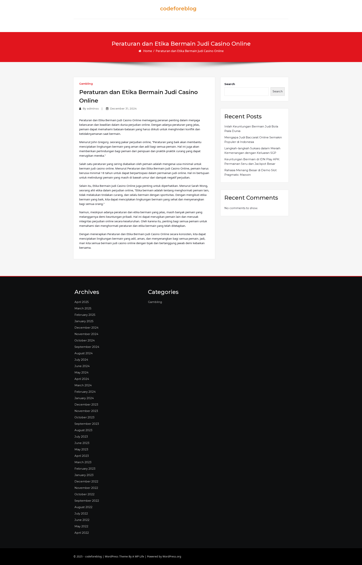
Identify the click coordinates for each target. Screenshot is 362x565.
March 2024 (83, 385)
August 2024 (83, 353)
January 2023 (84, 475)
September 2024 (86, 347)
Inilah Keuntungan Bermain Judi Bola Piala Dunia (251, 129)
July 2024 (81, 359)
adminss (93, 108)
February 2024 (85, 391)
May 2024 (81, 372)
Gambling (86, 83)
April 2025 (81, 302)
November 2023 (86, 411)
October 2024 (84, 340)
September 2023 (86, 423)
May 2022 (81, 526)
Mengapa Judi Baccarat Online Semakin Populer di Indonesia (253, 140)
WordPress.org (172, 556)
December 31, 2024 (123, 108)
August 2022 (83, 507)
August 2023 (83, 430)
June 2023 (81, 443)
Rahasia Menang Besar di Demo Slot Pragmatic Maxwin (250, 172)
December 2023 (86, 404)
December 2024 (86, 327)
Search (229, 84)
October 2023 (84, 417)
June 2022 (81, 520)
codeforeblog (178, 8)
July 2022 (81, 513)
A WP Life (138, 556)
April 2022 (81, 532)
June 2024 (82, 366)
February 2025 (84, 315)
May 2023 (81, 449)
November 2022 (86, 488)
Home (147, 51)
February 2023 (84, 468)
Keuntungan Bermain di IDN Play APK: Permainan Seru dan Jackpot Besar (252, 161)
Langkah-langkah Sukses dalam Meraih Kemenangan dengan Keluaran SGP (252, 150)
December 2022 (86, 481)
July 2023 (81, 436)
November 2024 (86, 334)
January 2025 (84, 321)
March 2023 (82, 462)
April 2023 (81, 456)
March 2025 (82, 308)
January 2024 (84, 398)
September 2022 (86, 500)
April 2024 (81, 379)
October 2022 (84, 494)
